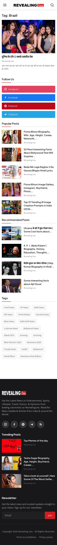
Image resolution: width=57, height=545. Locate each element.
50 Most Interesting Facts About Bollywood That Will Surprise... (38, 153)
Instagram (13, 89)
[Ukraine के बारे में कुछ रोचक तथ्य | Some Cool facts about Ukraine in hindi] (11, 233)
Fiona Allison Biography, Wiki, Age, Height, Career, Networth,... (38, 135)
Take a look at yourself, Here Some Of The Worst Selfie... (39, 477)
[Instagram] (5, 424)
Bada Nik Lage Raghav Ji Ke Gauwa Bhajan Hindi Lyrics (39, 168)
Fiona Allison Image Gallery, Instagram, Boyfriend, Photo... (39, 188)
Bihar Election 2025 (12, 342)
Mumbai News (42, 314)
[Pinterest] (23, 424)
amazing (24, 335)
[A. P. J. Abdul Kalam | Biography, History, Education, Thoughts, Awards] (11, 251)
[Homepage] (28, 5)
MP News (8, 314)
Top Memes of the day (36, 440)
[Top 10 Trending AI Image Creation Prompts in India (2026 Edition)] (11, 207)
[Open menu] (5, 5)
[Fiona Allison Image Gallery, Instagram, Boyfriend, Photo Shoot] (11, 189)
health (25, 349)
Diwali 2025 (9, 335)
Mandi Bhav (9, 356)
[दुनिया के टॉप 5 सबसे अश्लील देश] (28, 36)
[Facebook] (14, 424)
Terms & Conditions (26, 537)
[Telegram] (32, 424)
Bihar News (9, 321)
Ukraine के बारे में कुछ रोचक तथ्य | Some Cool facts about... (38, 230)
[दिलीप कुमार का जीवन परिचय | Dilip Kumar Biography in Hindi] (11, 268)
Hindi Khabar (24, 314)
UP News (24, 307)
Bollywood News (31, 328)
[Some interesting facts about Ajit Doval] (11, 286)
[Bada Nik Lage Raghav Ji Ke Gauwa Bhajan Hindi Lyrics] (11, 172)
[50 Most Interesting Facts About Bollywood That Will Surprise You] (11, 154)
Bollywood (38, 349)
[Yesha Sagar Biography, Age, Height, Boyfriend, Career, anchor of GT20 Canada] (11, 463)
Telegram (13, 114)
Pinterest (12, 106)
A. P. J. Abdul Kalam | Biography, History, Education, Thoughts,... (37, 249)
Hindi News (9, 307)
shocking (37, 335)
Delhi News (39, 307)
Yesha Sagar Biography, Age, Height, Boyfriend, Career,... (37, 461)
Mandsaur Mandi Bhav (31, 356)
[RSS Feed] (40, 424)
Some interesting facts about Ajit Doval (36, 282)
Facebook (13, 97)
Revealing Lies (8, 61)
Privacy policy (46, 537)
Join (50, 515)
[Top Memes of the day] (11, 446)
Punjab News (10, 349)
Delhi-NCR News (27, 321)
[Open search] (52, 5)
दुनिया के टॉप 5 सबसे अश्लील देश (17, 56)
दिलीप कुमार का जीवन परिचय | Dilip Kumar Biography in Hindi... (39, 265)
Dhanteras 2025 (34, 342)
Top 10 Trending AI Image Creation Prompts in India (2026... (38, 205)
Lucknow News (11, 328)
